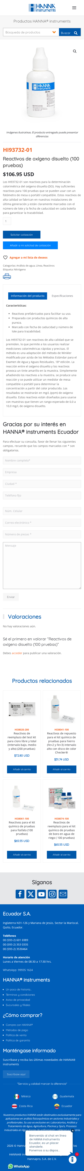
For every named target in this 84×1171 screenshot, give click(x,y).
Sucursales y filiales (18, 1005)
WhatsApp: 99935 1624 (18, 970)
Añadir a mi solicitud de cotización (30, 245)
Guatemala (66, 1096)
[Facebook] (20, 894)
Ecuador (66, 1106)
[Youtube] (41, 894)
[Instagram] (52, 894)
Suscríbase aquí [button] (16, 1074)
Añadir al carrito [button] (22, 769)
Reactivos (49, 265)
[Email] (63, 894)
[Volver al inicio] (42, 8)
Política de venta (16, 1035)
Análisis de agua (25, 265)
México (25, 1096)
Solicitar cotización (22, 234)
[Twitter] (30, 894)
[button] (74, 8)
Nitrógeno (20, 269)
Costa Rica (25, 1106)
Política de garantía (18, 1040)
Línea (39, 265)
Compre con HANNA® (19, 1025)
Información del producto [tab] (27, 296)
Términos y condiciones (20, 994)
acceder (17, 653)
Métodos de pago (17, 1030)
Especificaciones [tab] (62, 296)
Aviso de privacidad (18, 999)
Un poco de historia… (19, 989)
